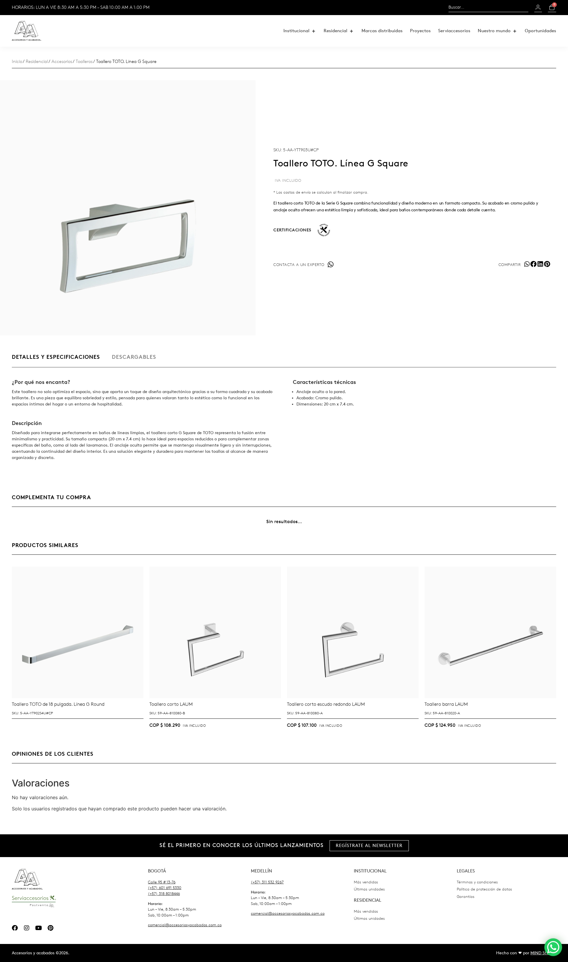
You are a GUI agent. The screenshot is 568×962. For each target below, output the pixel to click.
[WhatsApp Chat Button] (553, 947)
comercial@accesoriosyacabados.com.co (185, 925)
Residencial (37, 61)
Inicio (17, 61)
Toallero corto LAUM (171, 704)
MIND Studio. (543, 952)
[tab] (56, 360)
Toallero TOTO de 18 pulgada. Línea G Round (58, 704)
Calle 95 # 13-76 (161, 882)
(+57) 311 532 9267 (267, 882)
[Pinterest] (50, 928)
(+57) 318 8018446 (164, 893)
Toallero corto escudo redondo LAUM (326, 704)
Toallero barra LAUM (446, 704)
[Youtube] (38, 928)
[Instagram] (27, 928)
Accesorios (61, 61)
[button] (299, 31)
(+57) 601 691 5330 (164, 887)
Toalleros (84, 61)
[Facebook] (15, 928)
